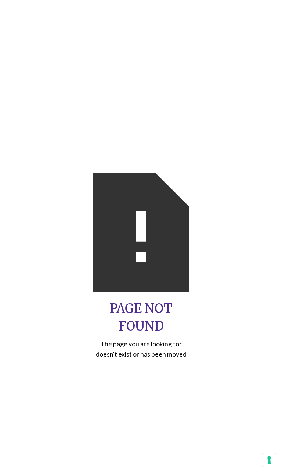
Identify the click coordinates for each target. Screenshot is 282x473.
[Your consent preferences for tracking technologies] (269, 460)
